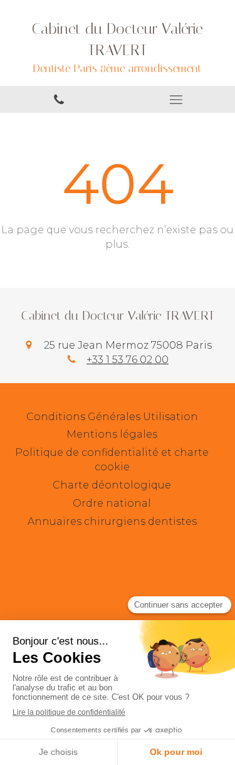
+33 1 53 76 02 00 (127, 360)
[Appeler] (59, 99)
